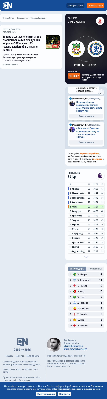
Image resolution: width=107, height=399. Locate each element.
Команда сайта (32, 355)
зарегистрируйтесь (89, 153)
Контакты (19, 355)
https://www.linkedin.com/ (75, 348)
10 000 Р (74, 76)
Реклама (9, 355)
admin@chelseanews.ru (73, 346)
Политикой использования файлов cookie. (76, 388)
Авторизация (75, 5)
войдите (97, 158)
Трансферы (15, 29)
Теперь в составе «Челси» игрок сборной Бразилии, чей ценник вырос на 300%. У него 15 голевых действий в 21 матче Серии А (22, 43)
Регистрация (95, 5)
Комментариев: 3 (10, 64)
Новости (6, 29)
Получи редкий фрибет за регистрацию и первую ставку (93, 77)
